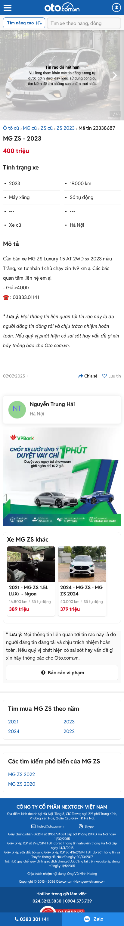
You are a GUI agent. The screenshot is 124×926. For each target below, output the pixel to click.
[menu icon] (7, 8)
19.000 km (80, 183)
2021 (13, 722)
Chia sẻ (91, 376)
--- (11, 211)
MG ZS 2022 (21, 774)
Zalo (98, 919)
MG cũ (30, 128)
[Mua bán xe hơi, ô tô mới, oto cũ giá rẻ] (62, 6)
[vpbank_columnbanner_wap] (62, 476)
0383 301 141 (34, 919)
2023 (14, 183)
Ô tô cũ (11, 128)
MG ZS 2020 (21, 784)
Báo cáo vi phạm (65, 673)
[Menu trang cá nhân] (116, 7)
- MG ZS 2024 (81, 590)
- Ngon (28, 590)
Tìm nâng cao (20, 23)
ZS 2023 (66, 128)
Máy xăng (19, 197)
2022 (69, 731)
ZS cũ (47, 128)
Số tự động (81, 197)
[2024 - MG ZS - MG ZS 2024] (82, 564)
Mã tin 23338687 (97, 128)
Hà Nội (77, 225)
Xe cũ (15, 225)
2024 (14, 731)
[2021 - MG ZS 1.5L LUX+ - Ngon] (31, 564)
